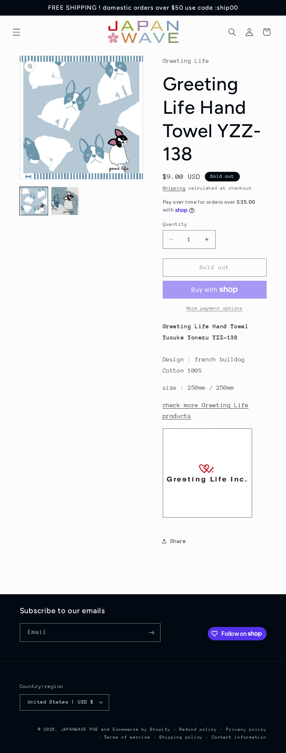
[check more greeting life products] (207, 517)
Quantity (175, 224)
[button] (16, 32)
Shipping (174, 188)
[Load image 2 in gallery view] (65, 201)
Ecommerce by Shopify (142, 729)
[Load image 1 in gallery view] (34, 201)
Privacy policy (246, 729)
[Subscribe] (151, 632)
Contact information (239, 737)
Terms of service (127, 737)
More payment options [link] (215, 308)
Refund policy (198, 729)
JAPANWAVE (74, 729)
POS (94, 729)
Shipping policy (181, 737)
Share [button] (178, 541)
